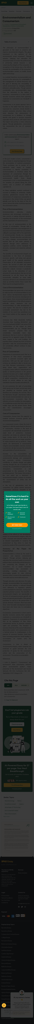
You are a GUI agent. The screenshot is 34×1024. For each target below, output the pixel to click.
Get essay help (17, 525)
